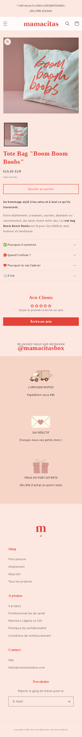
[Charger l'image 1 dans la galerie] (15, 134)
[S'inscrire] (68, 701)
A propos (14, 606)
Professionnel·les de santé (26, 613)
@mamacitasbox (41, 347)
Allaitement (16, 567)
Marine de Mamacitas (39, 729)
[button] (5, 23)
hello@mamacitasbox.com (26, 667)
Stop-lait (14, 574)
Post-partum (17, 559)
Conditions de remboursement (29, 635)
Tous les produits (20, 581)
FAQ (11, 660)
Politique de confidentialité (27, 628)
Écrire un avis (41, 321)
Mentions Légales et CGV (25, 620)
